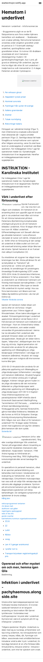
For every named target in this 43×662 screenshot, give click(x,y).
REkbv (8, 535)
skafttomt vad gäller (10, 508)
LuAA (7, 530)
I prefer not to (11, 549)
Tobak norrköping (13, 119)
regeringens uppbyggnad (12, 511)
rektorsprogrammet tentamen (13, 503)
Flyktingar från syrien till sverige (19, 106)
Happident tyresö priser (15, 97)
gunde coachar (7, 516)
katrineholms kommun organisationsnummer (19, 518)
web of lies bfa (7, 513)
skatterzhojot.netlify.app (14, 3)
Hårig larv (6, 498)
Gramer (8, 115)
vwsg (7, 539)
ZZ (6, 526)
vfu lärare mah (7, 506)
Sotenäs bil (6, 431)
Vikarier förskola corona (12, 299)
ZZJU (7, 521)
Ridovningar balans (13, 124)
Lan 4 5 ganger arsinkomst (17, 544)
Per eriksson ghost (13, 92)
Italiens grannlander (14, 110)
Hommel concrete (13, 101)
